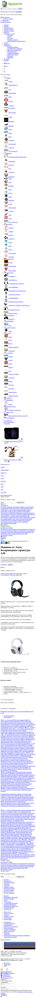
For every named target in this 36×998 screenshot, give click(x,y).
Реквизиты (10, 57)
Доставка (10, 35)
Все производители (6, 495)
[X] (6, 543)
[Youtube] (4, 945)
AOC (2, 487)
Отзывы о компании (13, 53)
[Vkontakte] (4, 942)
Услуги (6, 42)
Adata (2, 478)
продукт (10, 699)
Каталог (6, 26)
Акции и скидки (8, 29)
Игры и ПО (9, 412)
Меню (6, 66)
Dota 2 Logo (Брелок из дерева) (13, 459)
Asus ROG (4, 492)
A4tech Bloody (5, 470)
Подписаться (20, 502)
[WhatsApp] (9, 543)
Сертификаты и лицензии (14, 48)
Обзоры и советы (9, 31)
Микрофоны (10, 321)
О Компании (7, 45)
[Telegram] (4, 543)
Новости (6, 32)
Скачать (6, 60)
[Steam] (4, 948)
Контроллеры (10, 315)
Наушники (9, 224)
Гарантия (6, 44)
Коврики (8, 153)
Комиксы (9, 398)
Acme (2, 475)
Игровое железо (11, 406)
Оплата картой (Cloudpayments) (16, 41)
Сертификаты (10, 418)
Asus (2, 489)
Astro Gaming (8, 573)
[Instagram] (4, 947)
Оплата (9, 36)
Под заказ (10, 38)
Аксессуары (9, 272)
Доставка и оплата (9, 34)
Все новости (4, 505)
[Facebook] (4, 944)
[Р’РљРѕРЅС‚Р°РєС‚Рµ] (2, 543)
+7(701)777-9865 (7, 19)
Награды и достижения (14, 50)
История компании (12, 47)
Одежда (8, 333)
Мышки (8, 78)
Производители (8, 28)
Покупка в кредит (12, 39)
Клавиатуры (9, 259)
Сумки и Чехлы (10, 327)
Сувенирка (9, 353)
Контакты (7, 59)
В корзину (3, 995)
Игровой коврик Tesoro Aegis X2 (13, 441)
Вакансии (10, 56)
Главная (6, 25)
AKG (2, 484)
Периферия (9, 400)
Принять (10, 564)
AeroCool (3, 481)
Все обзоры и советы (7, 527)
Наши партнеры (12, 51)
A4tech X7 (4, 473)
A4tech (3, 467)
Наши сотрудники (12, 54)
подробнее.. (4, 564)
